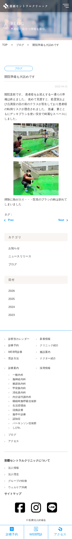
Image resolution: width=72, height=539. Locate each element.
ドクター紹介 (48, 358)
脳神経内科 (19, 379)
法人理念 (13, 474)
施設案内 (45, 351)
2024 (11, 306)
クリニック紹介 (49, 345)
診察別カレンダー (18, 338)
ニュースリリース (19, 256)
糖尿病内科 (19, 383)
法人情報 (13, 467)
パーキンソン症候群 (24, 423)
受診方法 (13, 358)
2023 (11, 314)
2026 (11, 290)
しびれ (16, 427)
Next (61, 220)
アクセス (13, 441)
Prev (11, 220)
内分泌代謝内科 (22, 396)
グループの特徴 (17, 480)
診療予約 (13, 345)
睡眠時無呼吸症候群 (24, 401)
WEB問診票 (15, 351)
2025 (11, 298)
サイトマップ (13, 493)
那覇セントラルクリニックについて (27, 460)
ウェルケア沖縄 (17, 487)
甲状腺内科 (19, 388)
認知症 (16, 418)
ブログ (12, 264)
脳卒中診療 (19, 414)
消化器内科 (19, 392)
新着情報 (45, 338)
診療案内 (13, 368)
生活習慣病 (19, 405)
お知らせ (14, 248)
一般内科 (18, 374)
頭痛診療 (18, 409)
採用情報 (45, 368)
